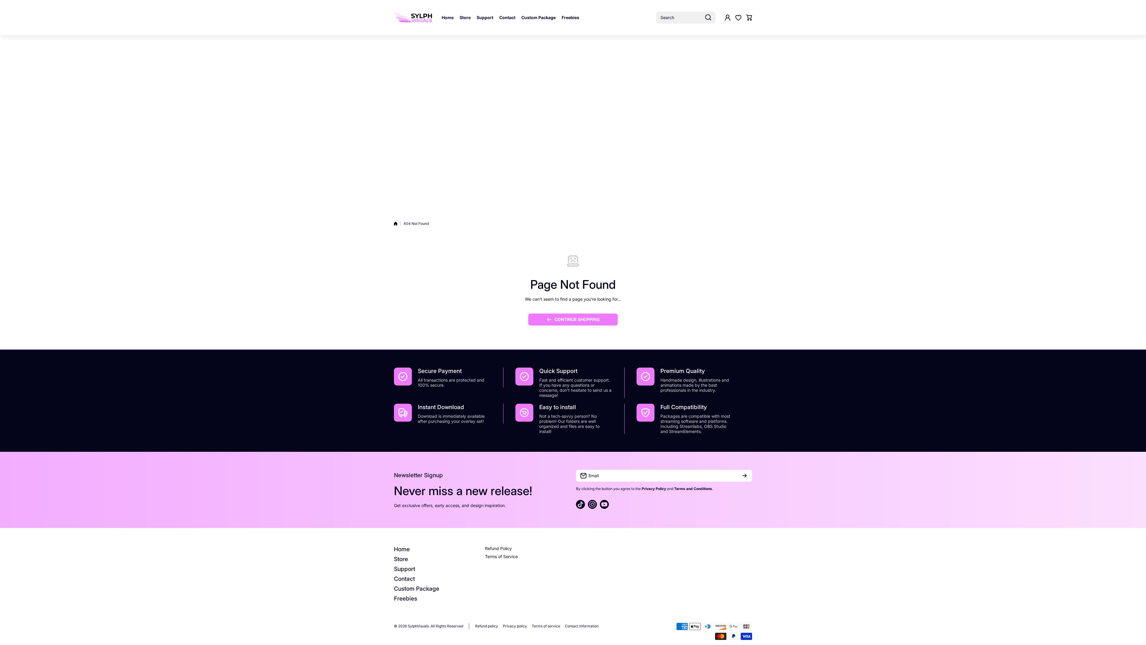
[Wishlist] (738, 18)
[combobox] (686, 18)
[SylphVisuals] (413, 17)
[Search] (708, 18)
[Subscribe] (744, 476)
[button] (749, 18)
